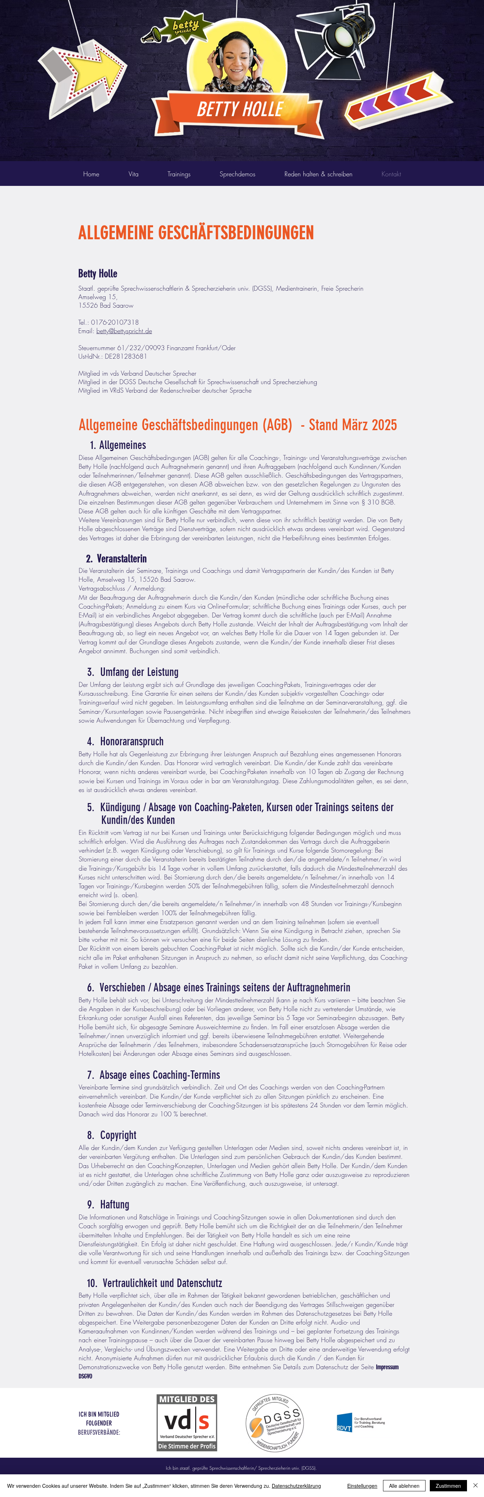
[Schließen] (475, 1485)
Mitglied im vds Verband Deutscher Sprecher (137, 373)
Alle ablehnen (404, 1485)
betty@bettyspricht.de (124, 330)
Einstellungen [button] (362, 1485)
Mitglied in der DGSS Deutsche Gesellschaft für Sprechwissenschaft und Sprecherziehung (197, 381)
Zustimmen (448, 1485)
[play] (437, 5)
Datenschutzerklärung (296, 1485)
